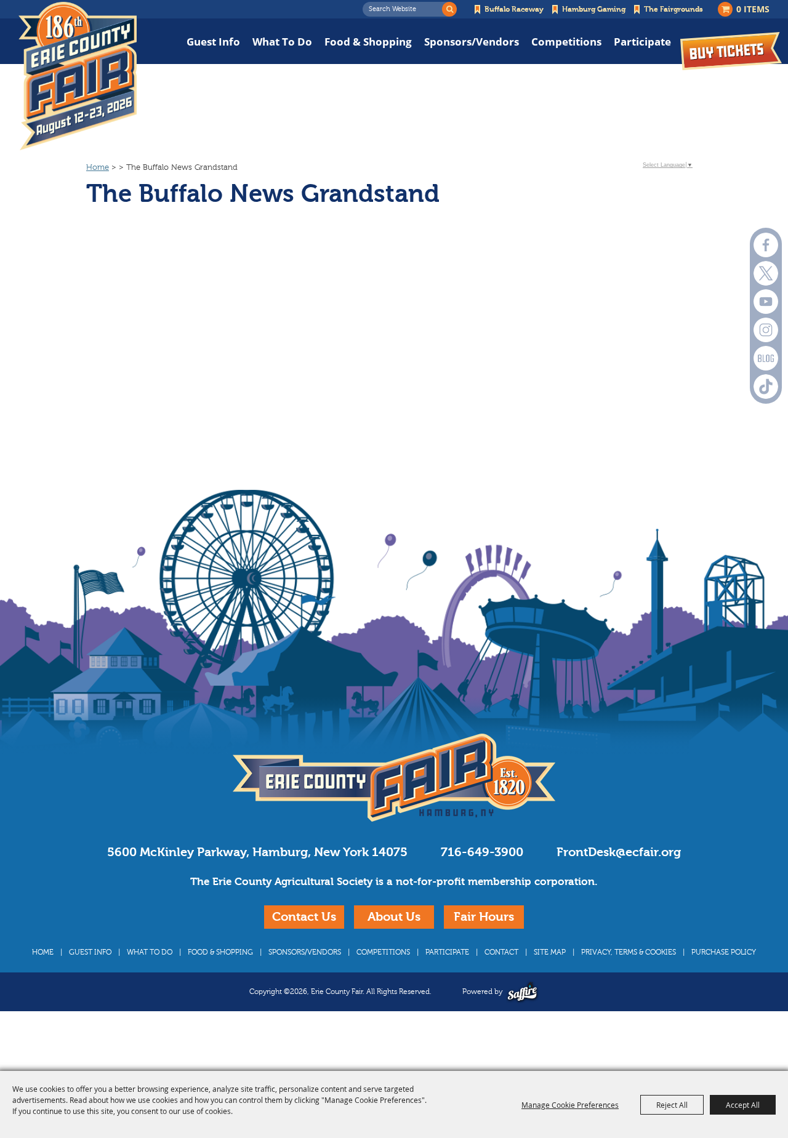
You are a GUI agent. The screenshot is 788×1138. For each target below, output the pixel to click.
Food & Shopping (368, 41)
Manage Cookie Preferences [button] (570, 1105)
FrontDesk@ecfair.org (619, 852)
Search (449, 9)
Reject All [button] (672, 1105)
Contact (501, 952)
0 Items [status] (753, 9)
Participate (642, 41)
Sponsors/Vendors (471, 41)
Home (97, 167)
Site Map (550, 952)
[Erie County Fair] (77, 76)
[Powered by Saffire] (522, 991)
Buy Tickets (731, 51)
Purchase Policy (723, 952)
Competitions (566, 41)
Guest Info (213, 41)
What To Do (282, 41)
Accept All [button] (743, 1105)
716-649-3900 (482, 852)
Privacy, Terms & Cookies (628, 952)
